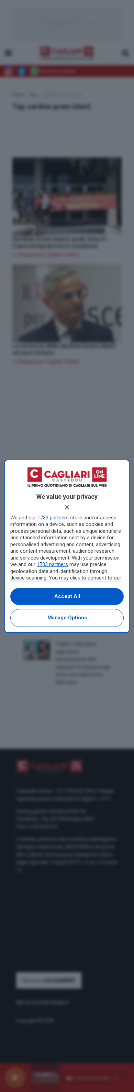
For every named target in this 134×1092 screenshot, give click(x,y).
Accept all (67, 596)
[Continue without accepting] (67, 507)
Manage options (67, 618)
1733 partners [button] (53, 518)
